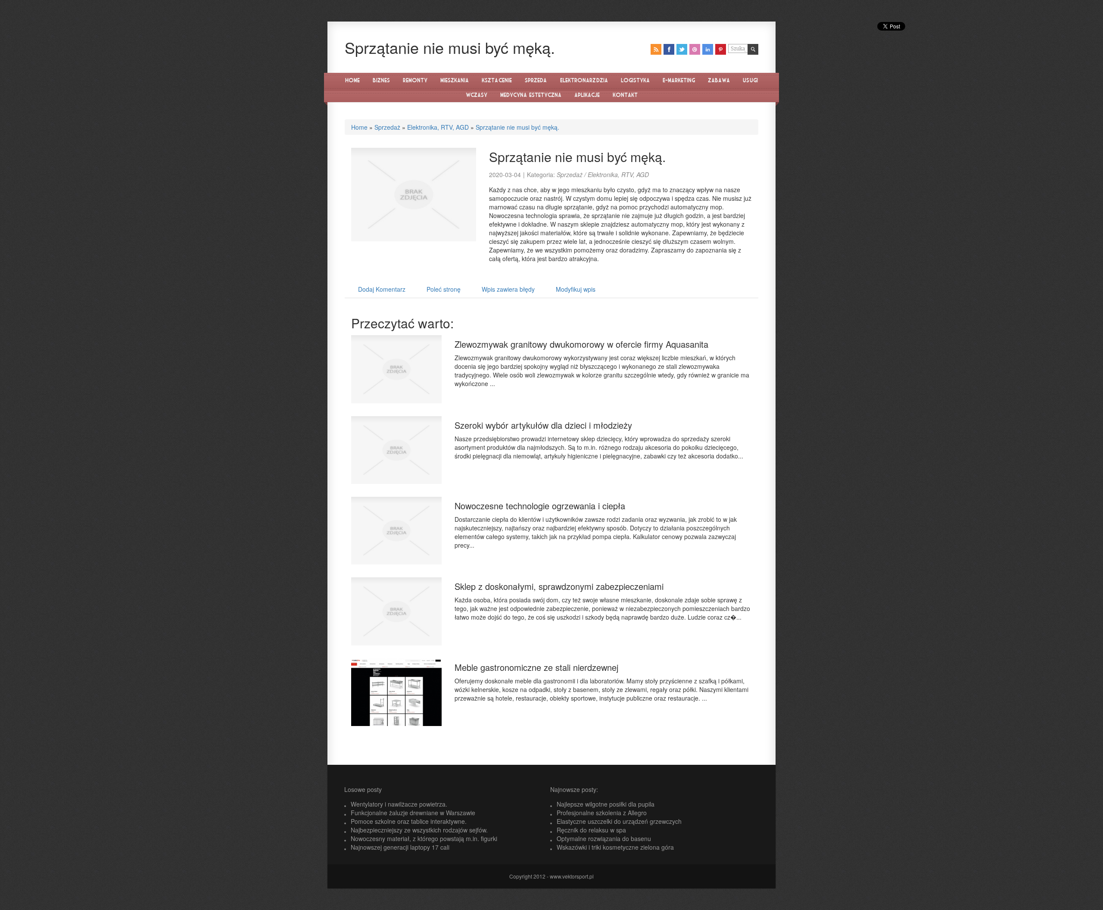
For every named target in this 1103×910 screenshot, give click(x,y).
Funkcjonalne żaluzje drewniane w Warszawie (413, 812)
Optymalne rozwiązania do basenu (604, 838)
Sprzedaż (387, 127)
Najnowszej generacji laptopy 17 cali (400, 847)
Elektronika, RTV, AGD (438, 127)
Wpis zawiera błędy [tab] (508, 289)
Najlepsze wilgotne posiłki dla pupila (605, 804)
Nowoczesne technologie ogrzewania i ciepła (540, 505)
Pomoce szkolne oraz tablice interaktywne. (409, 821)
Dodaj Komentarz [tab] (381, 289)
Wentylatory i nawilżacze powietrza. (399, 804)
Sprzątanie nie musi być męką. (517, 127)
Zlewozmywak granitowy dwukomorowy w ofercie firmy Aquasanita (581, 344)
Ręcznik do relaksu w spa (591, 830)
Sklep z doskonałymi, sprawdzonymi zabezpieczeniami (559, 586)
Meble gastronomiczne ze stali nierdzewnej (536, 667)
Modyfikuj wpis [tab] (575, 289)
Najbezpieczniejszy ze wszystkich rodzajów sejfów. (419, 830)
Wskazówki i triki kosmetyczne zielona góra (615, 847)
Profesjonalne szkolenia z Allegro (602, 812)
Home (359, 127)
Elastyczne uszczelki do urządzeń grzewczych (619, 821)
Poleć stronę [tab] (444, 289)
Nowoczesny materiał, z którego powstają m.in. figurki (424, 838)
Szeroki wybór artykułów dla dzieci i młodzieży (543, 425)
